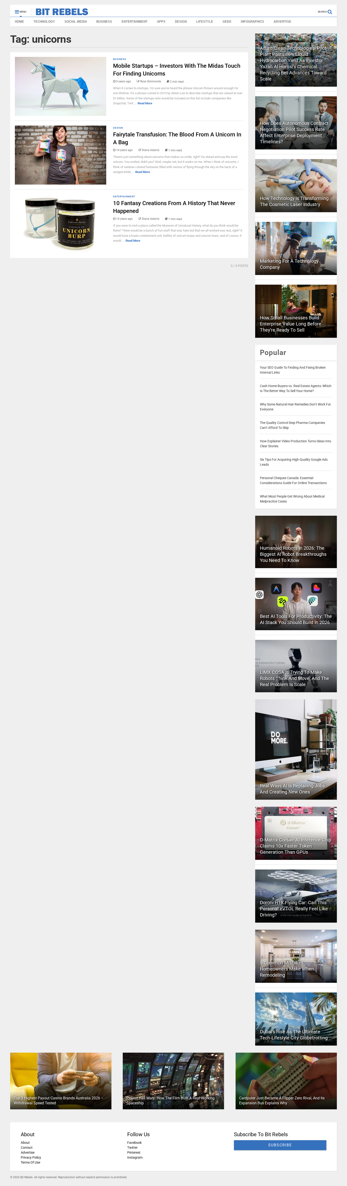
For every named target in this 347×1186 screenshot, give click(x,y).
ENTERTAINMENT (135, 21)
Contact (27, 1147)
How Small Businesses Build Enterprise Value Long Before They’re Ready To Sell (290, 324)
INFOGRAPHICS (252, 21)
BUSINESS (104, 21)
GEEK (227, 21)
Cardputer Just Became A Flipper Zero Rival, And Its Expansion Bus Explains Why (282, 1100)
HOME (19, 21)
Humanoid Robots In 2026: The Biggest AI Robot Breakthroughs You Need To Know (293, 554)
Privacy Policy (31, 1157)
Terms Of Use (30, 1162)
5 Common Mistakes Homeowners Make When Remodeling (287, 969)
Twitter (132, 1147)
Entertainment (124, 196)
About (25, 1142)
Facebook (134, 1142)
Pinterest (133, 1152)
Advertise (27, 1152)
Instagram (135, 1157)
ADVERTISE (282, 21)
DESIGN (181, 21)
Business (119, 59)
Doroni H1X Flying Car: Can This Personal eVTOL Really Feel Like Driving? (294, 909)
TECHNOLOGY (44, 21)
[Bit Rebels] (59, 13)
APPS (161, 21)
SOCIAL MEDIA (75, 21)
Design (118, 128)
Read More (145, 103)
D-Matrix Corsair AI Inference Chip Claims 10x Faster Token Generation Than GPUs (295, 846)
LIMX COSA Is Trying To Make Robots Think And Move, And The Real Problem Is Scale (294, 678)
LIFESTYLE (204, 21)
